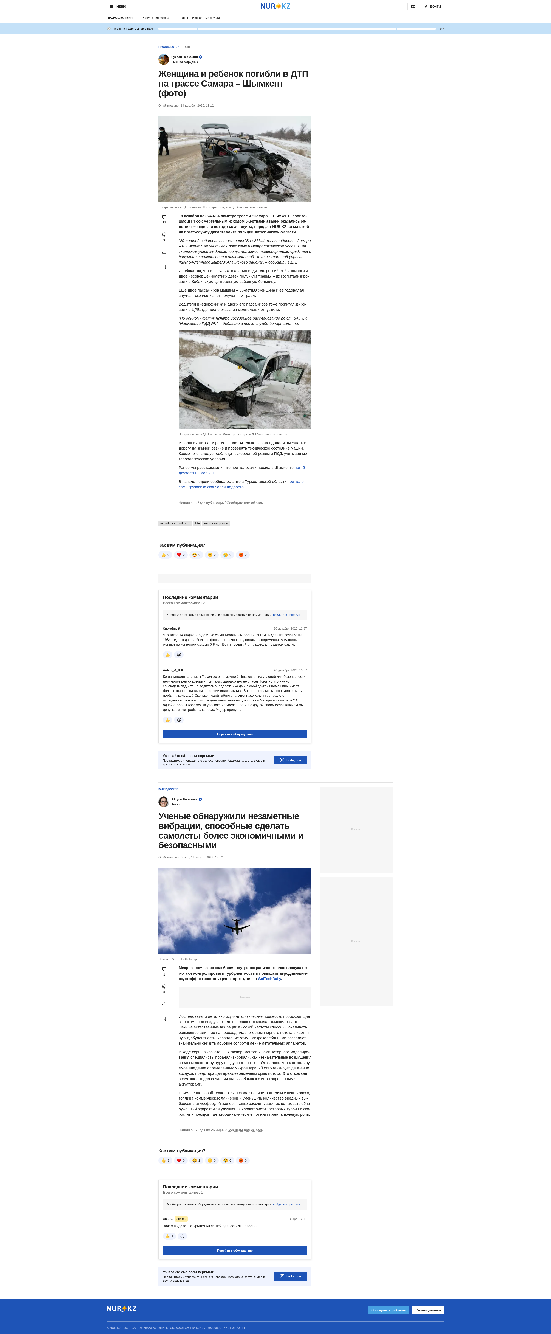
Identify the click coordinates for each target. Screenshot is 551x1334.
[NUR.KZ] (275, 6)
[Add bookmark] (164, 266)
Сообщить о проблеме (388, 1310)
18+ (197, 523)
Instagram (293, 760)
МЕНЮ (121, 6)
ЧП (175, 17)
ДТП (185, 17)
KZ (413, 6)
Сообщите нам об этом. (245, 503)
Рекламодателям (428, 1310)
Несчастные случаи (206, 17)
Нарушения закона (155, 17)
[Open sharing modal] (164, 252)
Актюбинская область (175, 523)
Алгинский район (216, 523)
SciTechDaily (269, 979)
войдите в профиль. (287, 614)
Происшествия (120, 17)
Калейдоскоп (168, 789)
